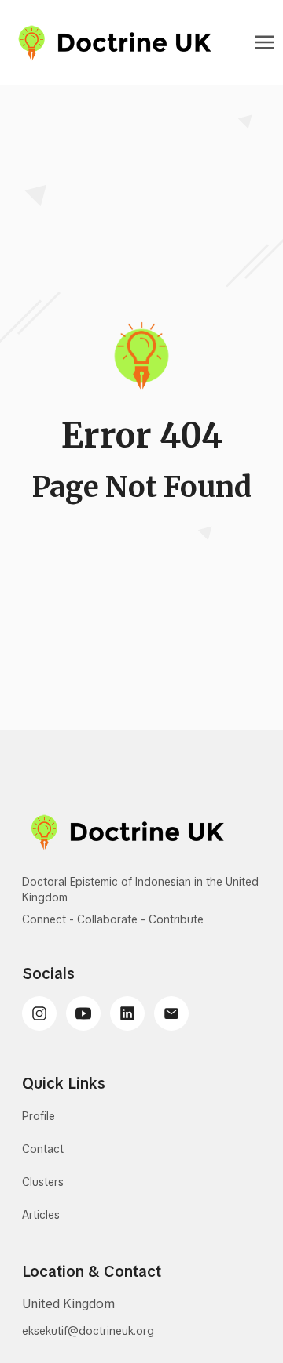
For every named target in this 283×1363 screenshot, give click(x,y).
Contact (43, 1149)
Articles (41, 1215)
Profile (38, 1116)
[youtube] (83, 1013)
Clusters (43, 1182)
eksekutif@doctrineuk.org (88, 1331)
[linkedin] (127, 1013)
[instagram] (39, 1013)
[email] (171, 1013)
